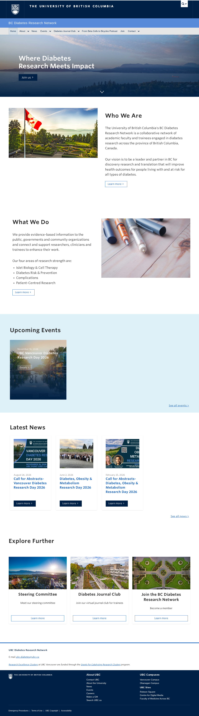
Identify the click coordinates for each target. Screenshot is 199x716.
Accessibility (66, 711)
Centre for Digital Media (151, 695)
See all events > (179, 405)
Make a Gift (92, 696)
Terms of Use (36, 711)
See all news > (180, 516)
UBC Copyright (51, 711)
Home (13, 31)
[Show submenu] (28, 31)
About (22, 31)
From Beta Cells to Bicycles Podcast (99, 31)
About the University (96, 683)
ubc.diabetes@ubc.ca (27, 657)
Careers (90, 693)
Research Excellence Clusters (23, 664)
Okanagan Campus (149, 683)
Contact (132, 31)
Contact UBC (92, 679)
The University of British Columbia (15, 9)
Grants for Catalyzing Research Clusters (100, 664)
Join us (26, 77)
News (34, 31)
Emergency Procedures (18, 711)
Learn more (114, 184)
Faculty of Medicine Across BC (155, 698)
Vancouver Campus (149, 679)
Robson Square (147, 692)
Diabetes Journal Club (65, 31)
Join (122, 31)
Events (43, 31)
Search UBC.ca (94, 700)
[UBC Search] (184, 4)
